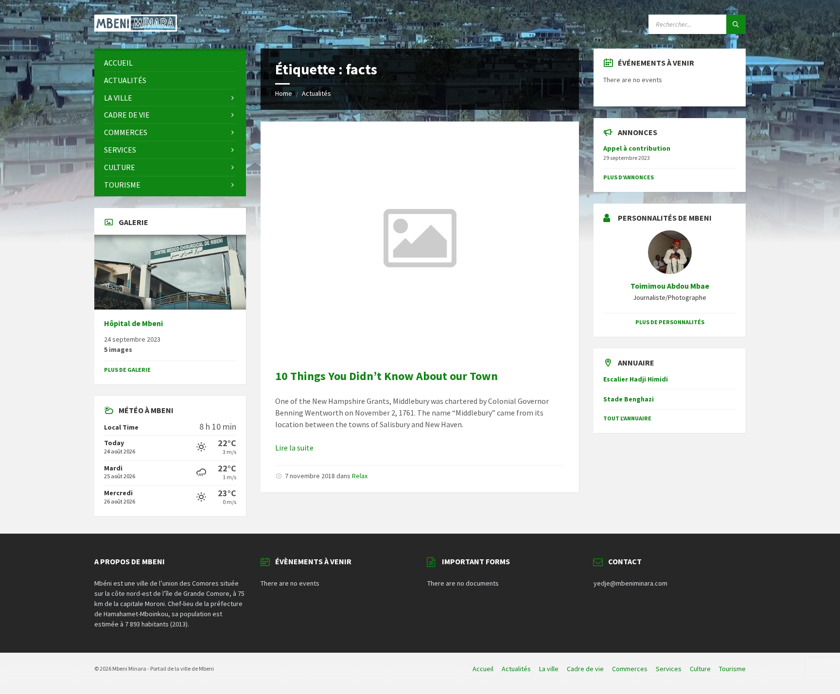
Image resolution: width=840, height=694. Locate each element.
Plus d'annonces (628, 177)
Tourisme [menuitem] (732, 668)
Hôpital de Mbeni (133, 323)
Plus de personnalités (669, 322)
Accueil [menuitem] (482, 668)
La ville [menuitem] (549, 668)
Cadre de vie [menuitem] (585, 668)
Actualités (316, 93)
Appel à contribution (636, 148)
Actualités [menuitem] (516, 668)
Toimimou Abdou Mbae (669, 286)
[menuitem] (170, 62)
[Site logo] (135, 29)
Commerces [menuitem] (630, 668)
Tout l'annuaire (627, 418)
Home (283, 93)
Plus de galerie (127, 369)
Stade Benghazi (628, 399)
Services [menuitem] (669, 668)
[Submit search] (736, 24)
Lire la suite (294, 447)
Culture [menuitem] (700, 668)
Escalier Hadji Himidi (635, 379)
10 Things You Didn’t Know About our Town (386, 375)
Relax (360, 475)
